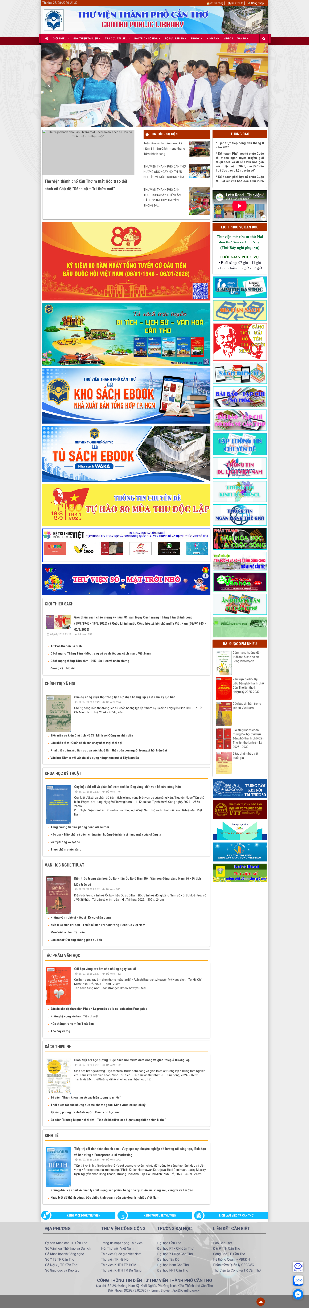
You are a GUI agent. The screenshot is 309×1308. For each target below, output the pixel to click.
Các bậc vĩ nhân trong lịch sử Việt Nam (247, 706)
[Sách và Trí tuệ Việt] (240, 851)
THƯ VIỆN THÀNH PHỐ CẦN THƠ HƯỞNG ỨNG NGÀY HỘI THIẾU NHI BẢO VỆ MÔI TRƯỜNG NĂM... (165, 172)
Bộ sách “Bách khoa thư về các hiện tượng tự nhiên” (85, 1097)
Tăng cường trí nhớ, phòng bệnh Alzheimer (79, 827)
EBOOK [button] (195, 38)
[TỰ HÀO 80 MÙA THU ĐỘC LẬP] (126, 505)
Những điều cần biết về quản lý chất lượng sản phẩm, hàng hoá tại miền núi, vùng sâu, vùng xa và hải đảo (121, 1190)
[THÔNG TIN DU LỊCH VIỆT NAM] (240, 468)
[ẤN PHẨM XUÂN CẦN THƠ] (240, 604)
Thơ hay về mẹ (60, 1031)
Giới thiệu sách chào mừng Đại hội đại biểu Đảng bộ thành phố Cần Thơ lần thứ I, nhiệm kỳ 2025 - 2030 (248, 738)
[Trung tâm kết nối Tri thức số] (240, 788)
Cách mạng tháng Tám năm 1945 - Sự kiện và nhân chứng (89, 661)
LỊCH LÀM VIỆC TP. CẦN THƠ (236, 1215)
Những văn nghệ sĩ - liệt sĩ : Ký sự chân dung (80, 917)
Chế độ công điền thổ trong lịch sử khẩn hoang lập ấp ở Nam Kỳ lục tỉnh (124, 697)
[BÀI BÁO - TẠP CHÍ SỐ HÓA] (240, 396)
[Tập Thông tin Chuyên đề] (240, 443)
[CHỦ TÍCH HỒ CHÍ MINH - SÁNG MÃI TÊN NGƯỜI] (240, 341)
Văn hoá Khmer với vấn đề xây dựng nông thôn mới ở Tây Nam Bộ (94, 757)
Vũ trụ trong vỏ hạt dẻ (65, 842)
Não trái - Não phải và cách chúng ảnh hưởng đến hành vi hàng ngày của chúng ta (105, 834)
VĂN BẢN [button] (242, 38)
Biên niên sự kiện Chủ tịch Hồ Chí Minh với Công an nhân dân (91, 735)
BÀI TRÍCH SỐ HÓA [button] (146, 38)
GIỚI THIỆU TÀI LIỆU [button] (85, 38)
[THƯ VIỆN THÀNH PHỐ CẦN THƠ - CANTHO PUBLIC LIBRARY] (53, 19)
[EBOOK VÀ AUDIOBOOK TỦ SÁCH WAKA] (126, 453)
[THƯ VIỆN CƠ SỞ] (240, 627)
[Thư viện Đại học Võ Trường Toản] (240, 809)
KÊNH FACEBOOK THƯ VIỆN (83, 1215)
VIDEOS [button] (228, 38)
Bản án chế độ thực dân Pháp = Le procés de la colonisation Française (98, 1008)
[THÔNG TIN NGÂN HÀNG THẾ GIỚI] (240, 514)
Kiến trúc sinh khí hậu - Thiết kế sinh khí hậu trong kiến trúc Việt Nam (97, 925)
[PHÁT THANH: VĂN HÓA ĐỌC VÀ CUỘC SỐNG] (240, 538)
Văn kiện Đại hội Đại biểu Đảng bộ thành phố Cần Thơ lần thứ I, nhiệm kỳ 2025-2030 (248, 685)
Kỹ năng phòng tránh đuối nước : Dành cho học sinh (85, 1112)
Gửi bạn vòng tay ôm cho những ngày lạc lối (105, 969)
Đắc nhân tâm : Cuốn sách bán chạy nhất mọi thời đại (86, 743)
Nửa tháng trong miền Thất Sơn (72, 1023)
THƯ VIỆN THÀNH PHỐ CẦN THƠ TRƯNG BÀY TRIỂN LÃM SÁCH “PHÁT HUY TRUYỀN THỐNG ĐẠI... (162, 197)
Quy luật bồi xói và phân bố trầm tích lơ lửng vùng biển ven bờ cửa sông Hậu (127, 787)
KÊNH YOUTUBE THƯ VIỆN (160, 1215)
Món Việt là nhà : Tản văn (67, 932)
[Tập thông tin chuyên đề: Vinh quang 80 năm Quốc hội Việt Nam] (126, 261)
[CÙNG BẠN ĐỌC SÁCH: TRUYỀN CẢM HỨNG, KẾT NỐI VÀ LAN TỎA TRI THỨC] (240, 830)
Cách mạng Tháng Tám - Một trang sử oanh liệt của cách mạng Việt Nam (100, 653)
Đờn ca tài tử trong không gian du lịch (76, 940)
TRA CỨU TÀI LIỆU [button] (116, 38)
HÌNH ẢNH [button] (213, 38)
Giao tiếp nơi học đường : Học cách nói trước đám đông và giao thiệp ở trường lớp (132, 1060)
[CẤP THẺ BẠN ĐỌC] (240, 286)
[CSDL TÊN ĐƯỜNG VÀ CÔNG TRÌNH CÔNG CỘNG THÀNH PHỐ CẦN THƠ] (240, 561)
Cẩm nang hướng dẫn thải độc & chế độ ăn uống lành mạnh (247, 657)
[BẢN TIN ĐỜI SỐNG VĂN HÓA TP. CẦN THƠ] (240, 582)
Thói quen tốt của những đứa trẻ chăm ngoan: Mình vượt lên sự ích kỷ (97, 1105)
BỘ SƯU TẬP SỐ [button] (174, 38)
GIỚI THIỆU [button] (60, 38)
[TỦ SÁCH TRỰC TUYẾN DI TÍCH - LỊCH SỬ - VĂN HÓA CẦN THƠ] (126, 334)
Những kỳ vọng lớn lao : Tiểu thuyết (74, 1016)
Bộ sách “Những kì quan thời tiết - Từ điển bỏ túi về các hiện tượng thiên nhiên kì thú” (108, 1120)
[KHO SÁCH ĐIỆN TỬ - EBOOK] (240, 373)
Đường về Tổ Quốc (62, 668)
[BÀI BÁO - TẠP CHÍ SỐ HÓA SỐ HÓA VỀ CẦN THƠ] (240, 419)
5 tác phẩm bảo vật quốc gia (245, 755)
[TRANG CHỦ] (46, 38)
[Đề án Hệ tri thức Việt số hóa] (126, 545)
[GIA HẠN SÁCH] (240, 310)
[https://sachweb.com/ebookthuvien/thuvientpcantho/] (126, 395)
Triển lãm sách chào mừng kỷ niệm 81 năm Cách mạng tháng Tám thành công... (164, 149)
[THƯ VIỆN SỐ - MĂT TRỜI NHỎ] (126, 579)
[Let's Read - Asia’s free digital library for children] (240, 872)
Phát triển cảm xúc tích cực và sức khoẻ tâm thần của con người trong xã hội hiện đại (108, 750)
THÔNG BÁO (239, 134)
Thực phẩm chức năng (65, 849)
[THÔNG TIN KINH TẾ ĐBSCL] (240, 491)
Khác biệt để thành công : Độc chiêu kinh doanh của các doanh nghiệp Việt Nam (104, 1197)
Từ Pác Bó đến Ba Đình (66, 646)
